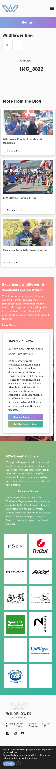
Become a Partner (28, 491)
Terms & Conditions (33, 725)
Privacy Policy (19, 725)
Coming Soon (21, 417)
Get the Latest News (25, 424)
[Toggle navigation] (51, 9)
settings (32, 758)
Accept (9, 764)
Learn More (8, 325)
